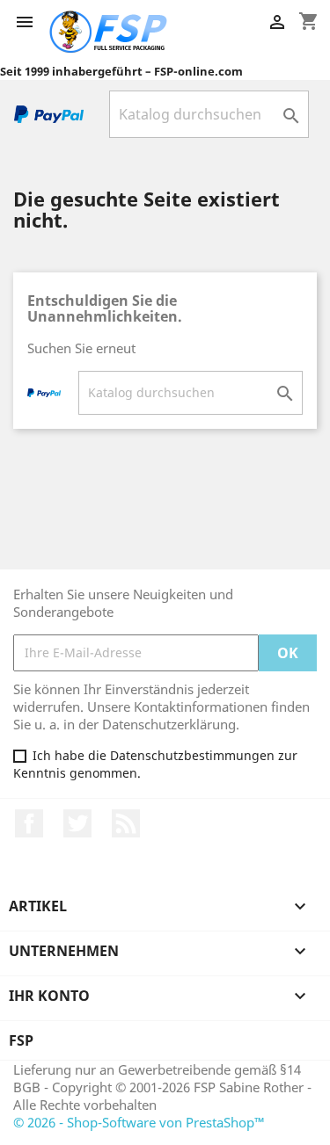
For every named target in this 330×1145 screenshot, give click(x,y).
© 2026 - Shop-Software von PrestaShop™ (139, 1122)
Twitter (77, 823)
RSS (126, 823)
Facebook (29, 823)
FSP (21, 1040)
